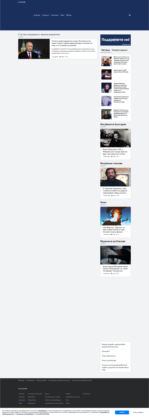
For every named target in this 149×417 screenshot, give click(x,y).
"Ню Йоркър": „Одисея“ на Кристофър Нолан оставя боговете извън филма (114, 229)
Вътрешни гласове (111, 163)
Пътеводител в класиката (54, 403)
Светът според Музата (53, 400)
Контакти (30, 380)
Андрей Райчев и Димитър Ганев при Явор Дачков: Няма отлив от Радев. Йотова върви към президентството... (121, 88)
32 (67, 57)
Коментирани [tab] (119, 49)
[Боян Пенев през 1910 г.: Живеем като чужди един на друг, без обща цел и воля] (115, 138)
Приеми (122, 412)
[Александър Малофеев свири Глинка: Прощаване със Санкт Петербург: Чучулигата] (115, 255)
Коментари (31, 403)
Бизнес (68, 403)
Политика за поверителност (59, 380)
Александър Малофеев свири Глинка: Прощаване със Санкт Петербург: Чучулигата (115, 268)
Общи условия (41, 380)
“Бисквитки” (42, 411)
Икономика (31, 397)
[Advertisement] (100, 15)
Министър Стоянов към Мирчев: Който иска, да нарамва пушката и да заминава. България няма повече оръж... (121, 60)
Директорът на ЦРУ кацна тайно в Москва (121, 71)
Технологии (86, 394)
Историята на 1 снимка (52, 397)
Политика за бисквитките (82, 380)
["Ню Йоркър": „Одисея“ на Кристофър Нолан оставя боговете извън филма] (115, 216)
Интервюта (32, 400)
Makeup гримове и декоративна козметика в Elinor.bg (113, 345)
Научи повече (138, 412)
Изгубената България (113, 124)
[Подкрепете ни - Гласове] (115, 40)
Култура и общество (35, 394)
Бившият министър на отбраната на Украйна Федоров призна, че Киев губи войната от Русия (121, 113)
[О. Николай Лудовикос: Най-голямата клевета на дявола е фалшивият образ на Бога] (115, 177)
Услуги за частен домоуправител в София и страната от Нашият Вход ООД (115, 367)
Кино (103, 202)
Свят (62, 15)
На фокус (37, 15)
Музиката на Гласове (112, 241)
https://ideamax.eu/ (109, 356)
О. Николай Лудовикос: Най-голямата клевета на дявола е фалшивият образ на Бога (115, 190)
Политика (54, 15)
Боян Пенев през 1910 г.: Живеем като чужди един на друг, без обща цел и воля (115, 151)
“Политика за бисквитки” (25, 414)
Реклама (21, 380)
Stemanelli (106, 351)
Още (69, 15)
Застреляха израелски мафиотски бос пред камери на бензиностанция (121, 99)
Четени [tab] (105, 49)
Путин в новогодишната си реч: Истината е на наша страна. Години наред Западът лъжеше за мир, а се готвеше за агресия (72, 43)
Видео (47, 394)
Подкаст (45, 15)
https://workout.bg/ (109, 360)
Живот (68, 394)
